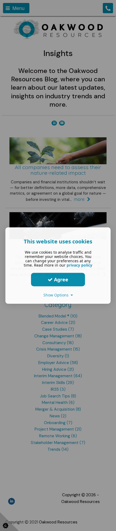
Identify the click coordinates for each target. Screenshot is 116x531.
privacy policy (79, 265)
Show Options (57, 295)
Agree (60, 279)
